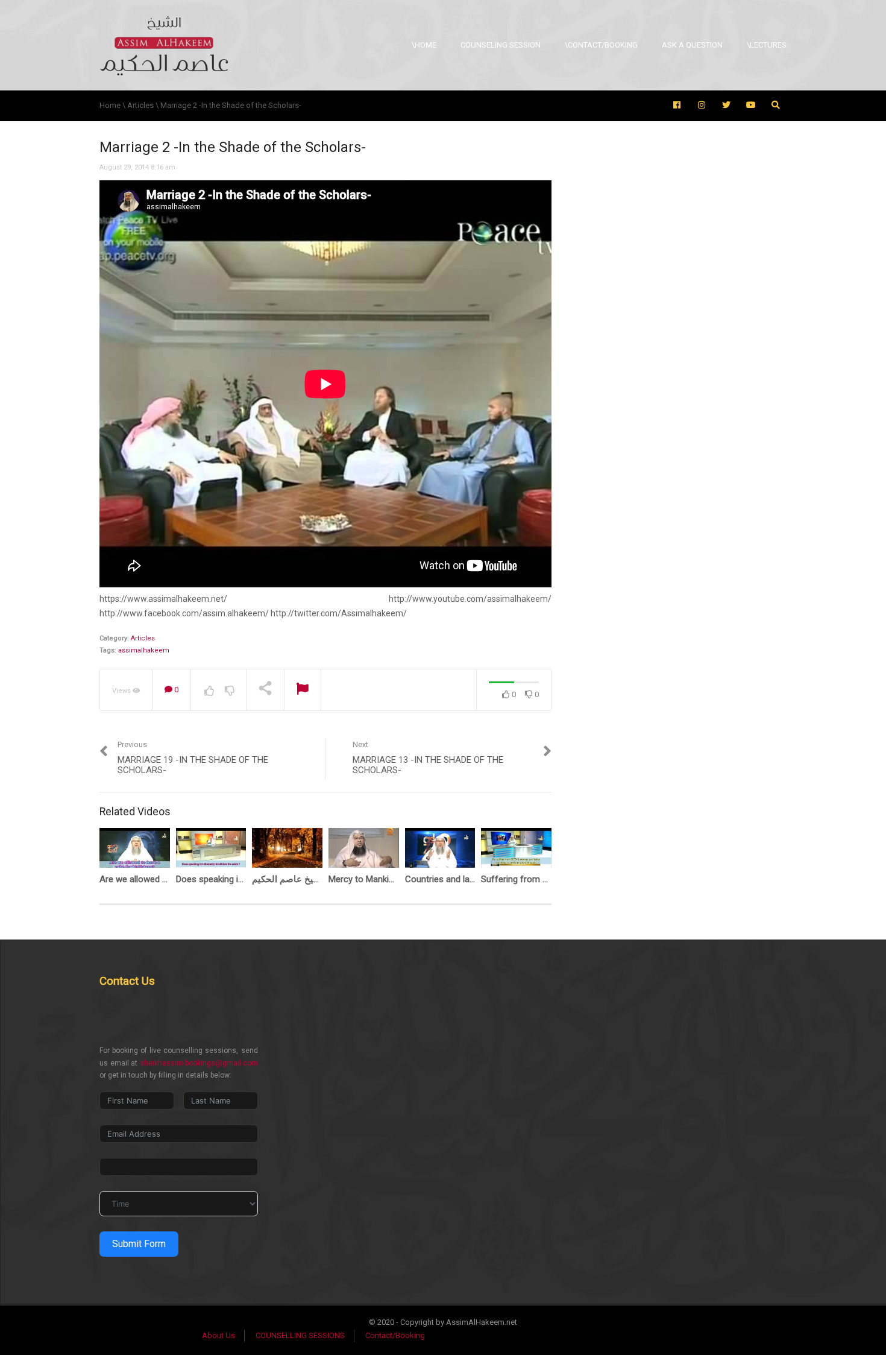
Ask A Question (692, 44)
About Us (218, 1335)
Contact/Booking (395, 1335)
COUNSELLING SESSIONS (300, 1335)
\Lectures (767, 44)
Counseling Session (500, 44)
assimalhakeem (143, 650)
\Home (424, 44)
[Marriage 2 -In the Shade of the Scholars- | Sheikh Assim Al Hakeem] (163, 44)
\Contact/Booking (601, 44)
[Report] (303, 690)
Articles (143, 638)
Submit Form (139, 1243)
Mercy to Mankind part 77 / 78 (387, 879)
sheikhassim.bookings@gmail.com (199, 1063)
